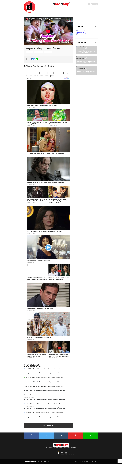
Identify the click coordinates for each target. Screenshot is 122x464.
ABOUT (76, 461)
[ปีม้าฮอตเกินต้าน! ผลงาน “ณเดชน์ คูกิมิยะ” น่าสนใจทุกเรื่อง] (86, 48)
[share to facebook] (32, 59)
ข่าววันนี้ (26, 75)
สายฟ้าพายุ (47, 75)
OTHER (81, 11)
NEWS (47, 11)
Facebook (31, 436)
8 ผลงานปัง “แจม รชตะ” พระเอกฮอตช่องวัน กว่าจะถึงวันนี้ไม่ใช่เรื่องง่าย (86, 62)
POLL (74, 11)
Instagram (61, 436)
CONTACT (81, 461)
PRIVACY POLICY (93, 461)
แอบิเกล (52, 75)
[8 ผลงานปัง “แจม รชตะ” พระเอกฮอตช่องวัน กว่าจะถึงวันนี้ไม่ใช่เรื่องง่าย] (86, 58)
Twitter (46, 436)
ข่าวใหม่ (31, 75)
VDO (53, 11)
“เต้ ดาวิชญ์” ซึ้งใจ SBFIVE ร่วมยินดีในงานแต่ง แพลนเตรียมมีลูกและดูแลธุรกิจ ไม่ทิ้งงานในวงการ (44, 373)
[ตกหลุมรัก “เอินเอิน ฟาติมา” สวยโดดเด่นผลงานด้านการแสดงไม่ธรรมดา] (86, 68)
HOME (41, 11)
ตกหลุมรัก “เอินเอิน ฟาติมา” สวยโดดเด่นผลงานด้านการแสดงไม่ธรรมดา (86, 72)
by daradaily (31, 371)
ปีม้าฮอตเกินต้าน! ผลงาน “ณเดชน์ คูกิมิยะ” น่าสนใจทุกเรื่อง (86, 51)
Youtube (76, 436)
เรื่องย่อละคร (67, 11)
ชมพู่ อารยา (36, 75)
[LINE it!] (37, 59)
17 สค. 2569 (26, 371)
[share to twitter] (34, 59)
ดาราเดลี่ (41, 75)
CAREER (86, 461)
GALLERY (59, 11)
